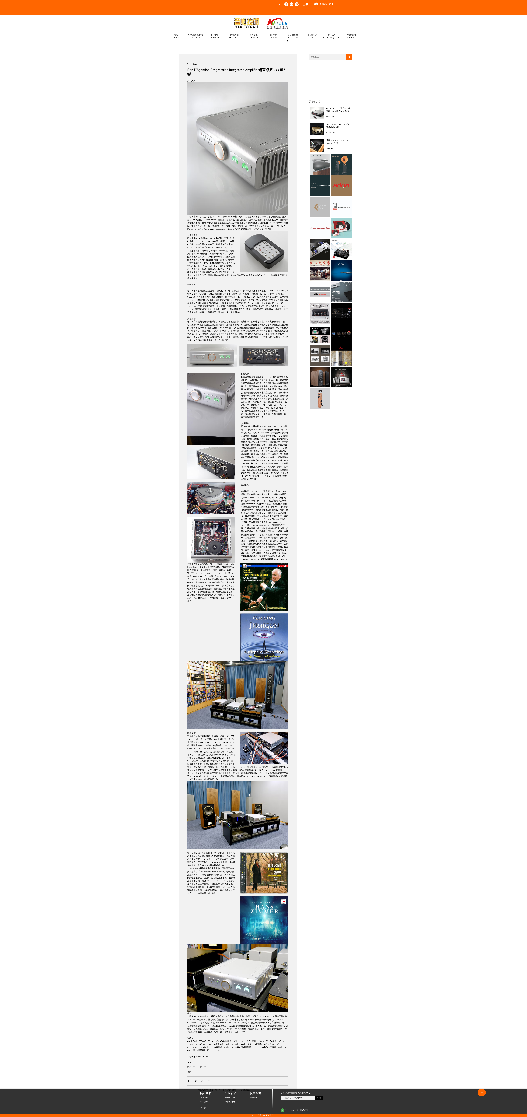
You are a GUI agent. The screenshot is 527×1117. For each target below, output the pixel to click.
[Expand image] (212, 356)
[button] (305, 4)
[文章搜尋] (349, 57)
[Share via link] (209, 1081)
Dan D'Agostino (199, 1067)
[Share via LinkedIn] (202, 1081)
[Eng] (136, 2)
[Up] (482, 1092)
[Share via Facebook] (188, 1081)
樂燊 (189, 1067)
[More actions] (286, 64)
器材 (189, 1072)
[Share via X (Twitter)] (195, 1081)
